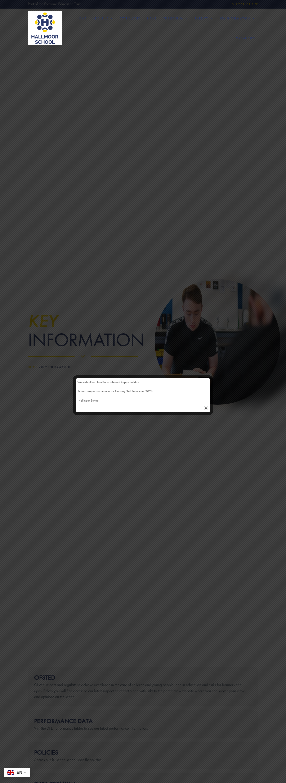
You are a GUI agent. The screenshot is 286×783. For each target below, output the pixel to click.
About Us (101, 18)
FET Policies (130, 18)
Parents (202, 18)
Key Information (235, 18)
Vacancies (245, 38)
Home (81, 18)
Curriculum (173, 18)
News (152, 18)
